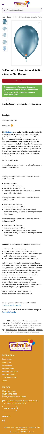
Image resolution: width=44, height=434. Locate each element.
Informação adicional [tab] (9, 120)
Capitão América (20, 323)
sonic (37, 332)
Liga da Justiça (12, 325)
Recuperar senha (8, 368)
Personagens (19, 327)
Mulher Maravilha (35, 325)
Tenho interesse (22, 81)
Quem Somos (7, 359)
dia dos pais (25, 332)
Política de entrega (8, 374)
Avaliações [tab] (7, 125)
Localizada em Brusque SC (11, 305)
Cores (9, 17)
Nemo (12, 327)
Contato (4, 380)
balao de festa (22, 330)
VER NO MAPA (9, 408)
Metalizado (25, 325)
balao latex (31, 330)
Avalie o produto (6, 100)
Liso (19, 325)
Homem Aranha (36, 323)
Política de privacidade (10, 371)
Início (3, 17)
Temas (31, 327)
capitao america (15, 332)
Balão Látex (8, 132)
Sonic (26, 327)
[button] (39, 22)
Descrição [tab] (6, 115)
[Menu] (5, 4)
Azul (14, 17)
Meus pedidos (7, 366)
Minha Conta (6, 363)
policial (32, 332)
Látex (4, 325)
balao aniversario (11, 330)
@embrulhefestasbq (9, 312)
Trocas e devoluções (9, 377)
